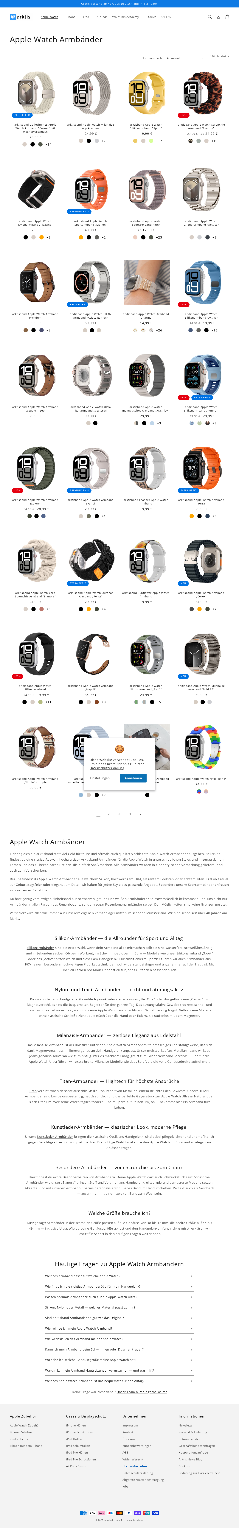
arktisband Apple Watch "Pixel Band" (201, 779)
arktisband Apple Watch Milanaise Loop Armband (90, 126)
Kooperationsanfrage (193, 1452)
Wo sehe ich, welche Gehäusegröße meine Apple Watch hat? (90, 1360)
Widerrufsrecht (132, 1459)
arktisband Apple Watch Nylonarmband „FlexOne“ (35, 222)
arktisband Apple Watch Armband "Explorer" (35, 501)
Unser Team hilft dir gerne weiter (142, 1392)
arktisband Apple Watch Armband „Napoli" (91, 687)
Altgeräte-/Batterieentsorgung (143, 1480)
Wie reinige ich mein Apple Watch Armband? (78, 1328)
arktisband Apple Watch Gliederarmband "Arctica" (201, 222)
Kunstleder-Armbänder (55, 1136)
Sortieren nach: (152, 58)
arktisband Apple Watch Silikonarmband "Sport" (146, 126)
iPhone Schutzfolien (80, 1432)
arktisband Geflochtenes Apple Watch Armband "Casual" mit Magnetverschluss (35, 128)
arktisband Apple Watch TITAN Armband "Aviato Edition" (90, 315)
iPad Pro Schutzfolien (81, 1459)
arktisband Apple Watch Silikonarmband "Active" (201, 315)
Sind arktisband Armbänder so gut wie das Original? (84, 1318)
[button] (210, 17)
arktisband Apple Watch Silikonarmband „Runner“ (201, 408)
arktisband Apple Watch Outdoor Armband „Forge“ (90, 594)
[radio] (24, 144)
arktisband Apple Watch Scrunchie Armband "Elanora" (201, 126)
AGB (125, 1452)
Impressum (130, 1425)
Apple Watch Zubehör (25, 1425)
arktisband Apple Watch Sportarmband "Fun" (146, 222)
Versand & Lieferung (193, 1432)
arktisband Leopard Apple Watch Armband (146, 501)
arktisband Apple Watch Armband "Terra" (201, 501)
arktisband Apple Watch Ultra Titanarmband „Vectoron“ (91, 408)
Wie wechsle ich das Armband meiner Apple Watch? (84, 1339)
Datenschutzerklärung (107, 768)
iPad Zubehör (19, 1439)
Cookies (184, 1466)
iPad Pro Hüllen (77, 1452)
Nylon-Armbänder (108, 999)
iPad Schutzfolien (78, 1446)
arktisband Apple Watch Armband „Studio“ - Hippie (35, 780)
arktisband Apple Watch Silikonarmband (35, 687)
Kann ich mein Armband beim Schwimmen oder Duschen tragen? (94, 1349)
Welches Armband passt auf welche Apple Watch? (82, 1276)
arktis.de (109, 1520)
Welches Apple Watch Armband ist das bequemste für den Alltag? (94, 1381)
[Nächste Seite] (140, 813)
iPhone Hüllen (76, 1425)
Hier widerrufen (134, 1466)
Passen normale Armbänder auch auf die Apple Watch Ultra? (91, 1297)
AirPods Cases (76, 1466)
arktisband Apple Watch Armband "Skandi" (91, 501)
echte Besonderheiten (70, 1177)
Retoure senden (190, 1439)
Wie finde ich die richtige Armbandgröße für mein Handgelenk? (93, 1286)
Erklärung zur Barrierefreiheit (199, 1473)
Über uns (128, 1439)
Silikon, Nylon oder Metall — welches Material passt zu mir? (90, 1307)
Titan (33, 1091)
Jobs (125, 1486)
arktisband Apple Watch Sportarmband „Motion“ (90, 222)
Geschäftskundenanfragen (197, 1446)
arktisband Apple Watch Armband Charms (146, 315)
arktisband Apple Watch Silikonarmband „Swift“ (146, 687)
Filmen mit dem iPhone (26, 1446)
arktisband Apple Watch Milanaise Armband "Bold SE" (201, 687)
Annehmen (133, 778)
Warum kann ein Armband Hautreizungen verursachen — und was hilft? (99, 1370)
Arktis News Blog (190, 1459)
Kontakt (127, 1432)
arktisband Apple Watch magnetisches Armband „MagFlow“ (146, 408)
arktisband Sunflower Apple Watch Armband (146, 594)
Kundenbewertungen (136, 1446)
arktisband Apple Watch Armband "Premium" (35, 315)
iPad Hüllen (74, 1439)
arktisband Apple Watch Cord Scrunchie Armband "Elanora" (35, 594)
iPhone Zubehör (21, 1432)
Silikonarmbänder (40, 948)
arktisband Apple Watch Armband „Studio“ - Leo (35, 408)
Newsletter (186, 1425)
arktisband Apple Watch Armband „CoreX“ (201, 594)
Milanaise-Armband (48, 1045)
